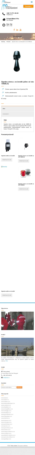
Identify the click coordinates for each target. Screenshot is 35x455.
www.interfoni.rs (5, 418)
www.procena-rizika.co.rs (8, 437)
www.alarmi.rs (5, 399)
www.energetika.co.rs (7, 409)
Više (6, 361)
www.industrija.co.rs (6, 416)
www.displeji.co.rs (6, 407)
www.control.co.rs (6, 405)
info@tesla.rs (6, 377)
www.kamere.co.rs (6, 420)
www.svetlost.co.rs (6, 433)
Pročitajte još (6, 159)
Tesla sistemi (14, 445)
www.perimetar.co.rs (6, 424)
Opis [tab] (4, 108)
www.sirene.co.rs (5, 429)
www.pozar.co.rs (5, 426)
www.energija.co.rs (6, 410)
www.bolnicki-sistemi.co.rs (8, 435)
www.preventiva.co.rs (7, 427)
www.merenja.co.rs (6, 422)
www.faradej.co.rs (6, 412)
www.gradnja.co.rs (6, 439)
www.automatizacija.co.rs (8, 403)
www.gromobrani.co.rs (7, 414)
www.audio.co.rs (5, 401)
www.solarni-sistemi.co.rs (8, 431)
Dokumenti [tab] (6, 114)
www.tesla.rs (4, 398)
